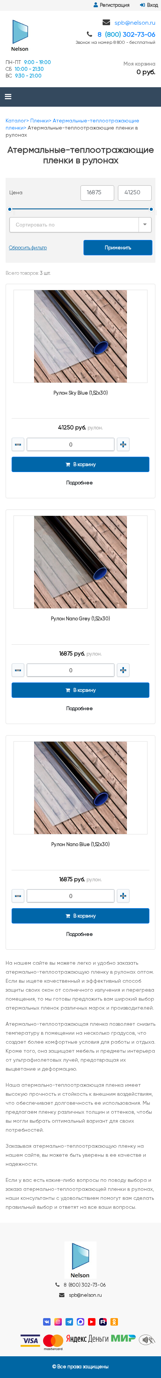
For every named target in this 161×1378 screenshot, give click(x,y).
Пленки (39, 121)
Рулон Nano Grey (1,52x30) (80, 619)
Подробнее (79, 483)
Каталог (16, 121)
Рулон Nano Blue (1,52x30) (80, 844)
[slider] (9, 209)
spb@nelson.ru (135, 23)
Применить (118, 248)
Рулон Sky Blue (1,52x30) (81, 393)
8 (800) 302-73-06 (85, 1285)
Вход (151, 5)
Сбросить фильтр (28, 248)
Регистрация (114, 5)
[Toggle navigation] (8, 97)
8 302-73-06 (126, 34)
